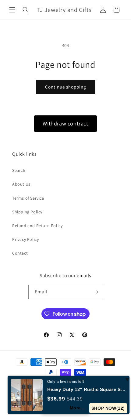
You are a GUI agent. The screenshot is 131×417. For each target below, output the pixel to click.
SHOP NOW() (108, 408)
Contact (20, 253)
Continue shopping (65, 87)
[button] (12, 9)
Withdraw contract (65, 123)
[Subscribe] (96, 292)
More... (77, 407)
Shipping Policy (27, 212)
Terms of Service (28, 198)
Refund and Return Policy (37, 225)
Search (19, 170)
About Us (21, 184)
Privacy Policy (25, 239)
